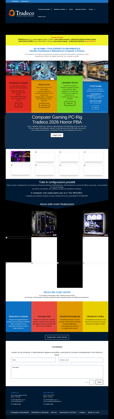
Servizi (71, 9)
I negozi (91, 9)
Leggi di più (56, 135)
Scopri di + (69, 103)
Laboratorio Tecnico (80, 9)
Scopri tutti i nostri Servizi (57, 337)
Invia (99, 382)
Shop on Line (42, 16)
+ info (18, 105)
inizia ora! (44, 105)
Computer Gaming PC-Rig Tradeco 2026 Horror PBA (57, 120)
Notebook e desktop (59, 9)
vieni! (95, 107)
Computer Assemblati (44, 9)
